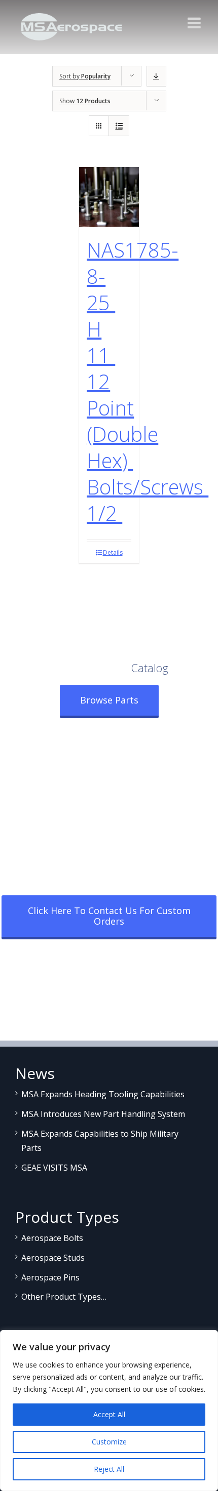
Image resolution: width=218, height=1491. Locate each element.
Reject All (109, 1469)
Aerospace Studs (53, 1257)
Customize (109, 1441)
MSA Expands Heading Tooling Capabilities (103, 1094)
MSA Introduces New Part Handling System (103, 1114)
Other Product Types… (63, 1296)
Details (113, 552)
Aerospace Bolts (52, 1238)
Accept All (109, 1414)
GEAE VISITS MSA (54, 1167)
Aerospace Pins (50, 1277)
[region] (109, 1410)
